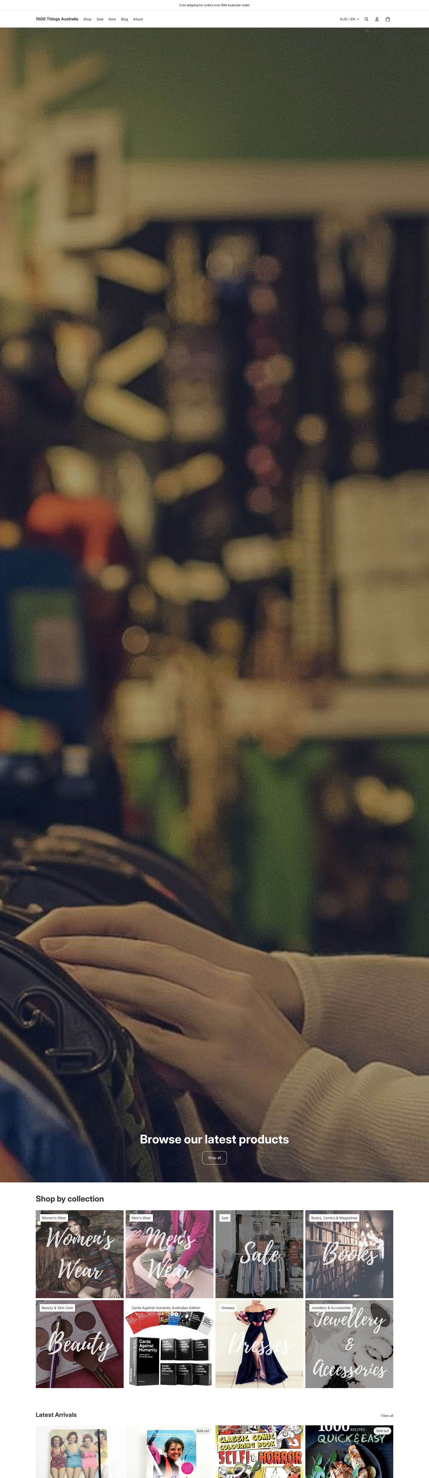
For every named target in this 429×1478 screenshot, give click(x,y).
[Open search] (366, 19)
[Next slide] (116, 1469)
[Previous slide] (43, 1469)
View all (387, 1415)
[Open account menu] (376, 19)
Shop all (214, 1158)
